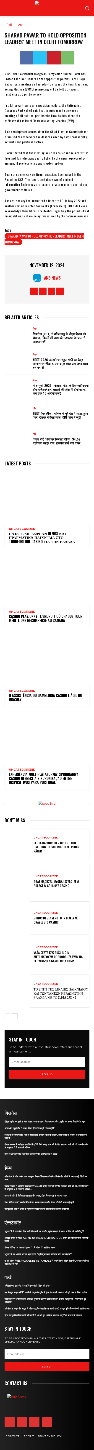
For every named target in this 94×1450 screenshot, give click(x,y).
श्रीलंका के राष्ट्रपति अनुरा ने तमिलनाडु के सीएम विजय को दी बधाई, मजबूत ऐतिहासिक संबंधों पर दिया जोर (47, 1308)
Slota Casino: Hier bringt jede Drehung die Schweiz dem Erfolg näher (56, 846)
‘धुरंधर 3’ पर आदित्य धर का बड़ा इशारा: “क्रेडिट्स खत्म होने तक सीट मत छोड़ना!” (38, 1254)
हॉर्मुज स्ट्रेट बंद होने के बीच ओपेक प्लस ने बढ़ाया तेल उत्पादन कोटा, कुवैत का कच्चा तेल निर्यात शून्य (45, 1121)
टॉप (20, 24)
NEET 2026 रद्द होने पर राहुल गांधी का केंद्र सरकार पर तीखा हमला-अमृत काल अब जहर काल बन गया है (60, 363)
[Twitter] (40, 57)
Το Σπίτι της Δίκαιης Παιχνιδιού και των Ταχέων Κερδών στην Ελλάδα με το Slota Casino (61, 993)
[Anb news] (35, 8)
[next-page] (15, 1016)
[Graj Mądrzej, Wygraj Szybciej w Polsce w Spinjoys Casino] (17, 881)
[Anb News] (38, 277)
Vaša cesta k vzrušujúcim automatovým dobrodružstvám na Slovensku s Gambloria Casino (58, 956)
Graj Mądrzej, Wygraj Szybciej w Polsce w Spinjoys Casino (56, 883)
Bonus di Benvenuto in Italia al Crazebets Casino (56, 920)
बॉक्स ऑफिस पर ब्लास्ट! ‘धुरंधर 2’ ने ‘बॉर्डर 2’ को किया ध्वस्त (30, 1247)
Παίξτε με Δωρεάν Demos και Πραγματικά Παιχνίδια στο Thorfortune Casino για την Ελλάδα (42, 537)
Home (9, 24)
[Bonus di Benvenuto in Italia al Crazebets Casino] (17, 918)
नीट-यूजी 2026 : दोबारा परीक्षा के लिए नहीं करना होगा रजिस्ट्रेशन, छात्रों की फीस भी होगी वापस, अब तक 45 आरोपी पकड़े (61, 389)
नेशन (35, 329)
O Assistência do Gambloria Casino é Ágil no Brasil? (45, 697)
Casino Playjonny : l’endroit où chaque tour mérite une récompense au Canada (45, 618)
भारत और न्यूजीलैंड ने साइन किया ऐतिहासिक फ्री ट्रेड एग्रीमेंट (30, 1128)
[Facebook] (26, 57)
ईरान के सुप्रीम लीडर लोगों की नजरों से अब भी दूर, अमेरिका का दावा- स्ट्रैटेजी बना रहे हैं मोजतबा (43, 1315)
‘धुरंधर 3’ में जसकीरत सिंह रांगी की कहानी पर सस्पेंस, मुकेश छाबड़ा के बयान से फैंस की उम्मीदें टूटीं (44, 1231)
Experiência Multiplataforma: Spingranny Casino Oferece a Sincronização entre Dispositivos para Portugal (43, 778)
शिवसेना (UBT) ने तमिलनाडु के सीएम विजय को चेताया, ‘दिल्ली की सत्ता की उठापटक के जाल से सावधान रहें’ (59, 337)
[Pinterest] (54, 57)
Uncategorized (22, 529)
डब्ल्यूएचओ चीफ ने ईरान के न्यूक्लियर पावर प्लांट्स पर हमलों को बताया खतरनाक (37, 1208)
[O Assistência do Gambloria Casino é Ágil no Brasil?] (47, 658)
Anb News (52, 278)
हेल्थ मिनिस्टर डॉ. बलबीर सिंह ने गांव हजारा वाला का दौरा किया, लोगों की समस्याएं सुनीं (39, 1202)
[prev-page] (7, 1016)
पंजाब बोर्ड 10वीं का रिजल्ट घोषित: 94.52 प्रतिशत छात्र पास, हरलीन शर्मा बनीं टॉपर (57, 441)
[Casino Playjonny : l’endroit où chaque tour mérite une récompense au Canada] (47, 579)
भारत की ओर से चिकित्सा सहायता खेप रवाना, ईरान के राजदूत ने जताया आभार (36, 1195)
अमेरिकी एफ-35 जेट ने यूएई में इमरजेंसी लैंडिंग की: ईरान (27, 1285)
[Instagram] (43, 291)
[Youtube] (60, 291)
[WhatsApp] (67, 57)
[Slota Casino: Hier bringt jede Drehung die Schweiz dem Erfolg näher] (17, 844)
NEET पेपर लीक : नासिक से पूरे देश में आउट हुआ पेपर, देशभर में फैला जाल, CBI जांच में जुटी (60, 415)
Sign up (47, 1074)
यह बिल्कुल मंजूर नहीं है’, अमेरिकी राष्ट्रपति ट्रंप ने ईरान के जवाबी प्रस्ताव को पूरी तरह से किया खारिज (46, 1292)
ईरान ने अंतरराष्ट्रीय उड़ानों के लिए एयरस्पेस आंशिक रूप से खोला (31, 1154)
